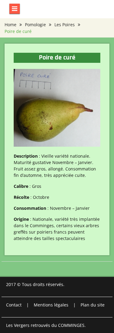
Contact (14, 305)
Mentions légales (51, 305)
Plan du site (93, 305)
